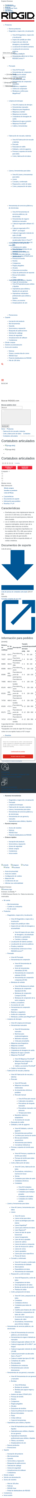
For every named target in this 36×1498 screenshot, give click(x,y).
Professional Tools (11, 8)
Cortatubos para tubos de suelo (25, 1178)
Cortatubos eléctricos (22, 1181)
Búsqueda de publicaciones (18, 330)
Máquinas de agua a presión (21, 121)
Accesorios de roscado (22, 1120)
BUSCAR (5, 426)
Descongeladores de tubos (23, 1285)
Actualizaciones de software (18, 338)
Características (8, 496)
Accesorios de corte (18, 79)
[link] (11, 463)
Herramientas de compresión (21, 72)
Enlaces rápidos (10, 837)
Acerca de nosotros (11, 347)
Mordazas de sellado (19, 74)
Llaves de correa (20, 1249)
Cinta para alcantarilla (22, 1041)
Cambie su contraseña (14, 906)
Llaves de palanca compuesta (24, 1244)
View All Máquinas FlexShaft (24, 1059)
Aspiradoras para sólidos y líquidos (20, 280)
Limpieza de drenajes (16, 101)
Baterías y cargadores (19, 86)
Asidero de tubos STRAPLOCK (22, 256)
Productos (8, 25)
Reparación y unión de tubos (21, 184)
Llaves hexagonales (21, 1237)
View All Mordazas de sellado (24, 986)
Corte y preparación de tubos (21, 186)
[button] (18, 1)
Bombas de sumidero (22, 1387)
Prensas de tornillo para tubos (24, 1158)
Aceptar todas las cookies (18, 756)
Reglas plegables (18, 265)
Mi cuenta (7, 900)
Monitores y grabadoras (22, 937)
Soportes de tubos (21, 1160)
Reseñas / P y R (9, 503)
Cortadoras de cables (18, 1361)
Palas (14, 277)
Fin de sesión (11, 909)
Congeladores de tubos (22, 1282)
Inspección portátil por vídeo (21, 39)
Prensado (12, 66)
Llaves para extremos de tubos (25, 1228)
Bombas (15, 254)
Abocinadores (19, 1267)
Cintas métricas (16, 1418)
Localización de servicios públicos (22, 944)
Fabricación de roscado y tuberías (20, 136)
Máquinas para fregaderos (21, 109)
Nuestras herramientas (13, 796)
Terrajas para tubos (24, 1113)
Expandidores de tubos (22, 1269)
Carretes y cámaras (21, 939)
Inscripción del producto (16, 321)
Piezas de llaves (20, 1256)
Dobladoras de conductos (19, 1365)
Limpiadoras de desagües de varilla (22, 1050)
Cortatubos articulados (25, 1196)
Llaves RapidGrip (21, 1225)
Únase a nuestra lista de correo (19, 353)
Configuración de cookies (13, 876)
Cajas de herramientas (18, 1420)
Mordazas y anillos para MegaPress (23, 1017)
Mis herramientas (14, 323)
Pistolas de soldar (20, 1289)
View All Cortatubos (24, 1187)
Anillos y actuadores (19, 77)
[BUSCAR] (16, 417)
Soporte (7, 317)
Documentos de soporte (11, 499)
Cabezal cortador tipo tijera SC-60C (22, 1358)
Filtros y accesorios (18, 300)
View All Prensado (18, 70)
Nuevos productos (15, 29)
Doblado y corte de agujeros (21, 149)
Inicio (3, 429)
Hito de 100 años (14, 360)
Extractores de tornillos (19, 270)
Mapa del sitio (9, 878)
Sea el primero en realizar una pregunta (12, 761)
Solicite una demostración (13, 345)
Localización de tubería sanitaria (23, 47)
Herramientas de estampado (24, 1271)
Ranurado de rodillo (18, 147)
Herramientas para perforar (23, 1133)
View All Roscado (20, 1083)
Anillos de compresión (19, 88)
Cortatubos (26, 433)
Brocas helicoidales (18, 275)
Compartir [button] (4, 471)
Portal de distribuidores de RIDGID (20, 358)
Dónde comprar (10, 342)
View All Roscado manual (26, 1099)
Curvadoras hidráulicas (22, 1145)
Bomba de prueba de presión (24, 1287)
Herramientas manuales (20, 107)
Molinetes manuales (21, 1038)
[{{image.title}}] (10, 445)
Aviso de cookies (10, 874)
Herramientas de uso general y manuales (20, 1372)
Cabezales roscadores (25, 1101)
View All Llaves (20, 1216)
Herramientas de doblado (23, 1264)
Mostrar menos (6, 483)
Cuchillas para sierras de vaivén (25, 1135)
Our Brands (9, 10)
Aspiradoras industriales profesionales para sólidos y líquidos (21, 296)
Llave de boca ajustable (22, 1239)
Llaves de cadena (20, 1242)
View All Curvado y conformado (25, 1262)
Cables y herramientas (19, 126)
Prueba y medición (18, 54)
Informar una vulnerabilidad (14, 883)
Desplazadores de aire (19, 303)
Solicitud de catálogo (16, 333)
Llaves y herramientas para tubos (19, 171)
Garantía (11, 326)
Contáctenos (13, 340)
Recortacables (16, 1363)
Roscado (15, 144)
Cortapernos (16, 263)
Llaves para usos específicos (24, 1253)
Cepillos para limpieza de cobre (25, 1310)
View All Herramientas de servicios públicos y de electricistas (20, 214)
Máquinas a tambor (18, 112)
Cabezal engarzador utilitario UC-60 (23, 1342)
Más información (6, 485)
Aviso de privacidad (11, 871)
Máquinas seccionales (19, 114)
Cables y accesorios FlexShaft (25, 1066)
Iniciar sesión (13, 853)
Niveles (14, 261)
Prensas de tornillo (18, 258)
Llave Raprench (20, 1230)
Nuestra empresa (11, 823)
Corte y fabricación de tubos (21, 156)
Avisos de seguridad (15, 335)
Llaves (14, 179)
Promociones (13, 315)
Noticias (11, 351)
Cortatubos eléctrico (21, 1303)
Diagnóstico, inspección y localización (21, 31)
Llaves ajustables (20, 1251)
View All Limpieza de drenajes (22, 105)
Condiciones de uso (11, 881)
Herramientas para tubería (23, 1142)
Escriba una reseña (9, 467)
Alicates (15, 268)
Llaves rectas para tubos (23, 1218)
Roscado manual (20, 1095)
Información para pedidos (12, 501)
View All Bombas (20, 1385)
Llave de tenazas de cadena (24, 1246)
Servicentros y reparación (17, 328)
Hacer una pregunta (25, 467)
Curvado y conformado (19, 181)
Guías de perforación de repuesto (23, 272)
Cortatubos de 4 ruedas (26, 1189)
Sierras (17, 1176)
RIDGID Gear (13, 356)
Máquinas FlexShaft (19, 123)
